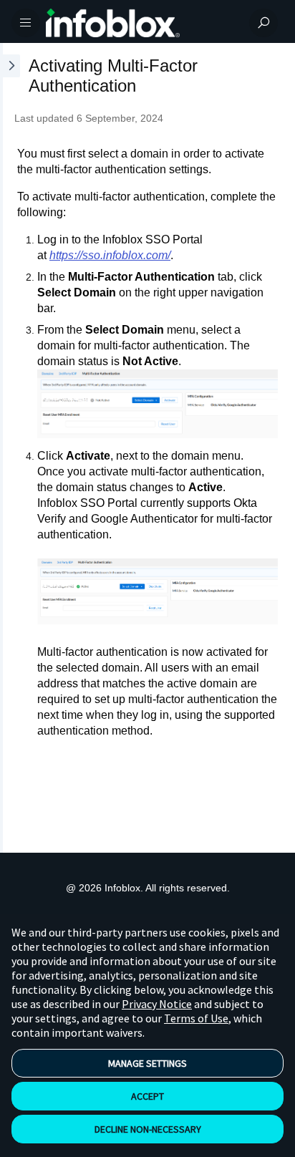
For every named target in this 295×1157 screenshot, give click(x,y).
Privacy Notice (157, 1004)
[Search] (263, 23)
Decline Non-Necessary (148, 1129)
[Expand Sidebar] (10, 448)
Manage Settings (147, 1063)
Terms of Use (196, 1018)
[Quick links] (142, 23)
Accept (147, 1096)
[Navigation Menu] (25, 23)
